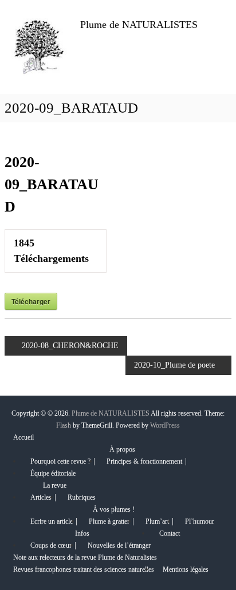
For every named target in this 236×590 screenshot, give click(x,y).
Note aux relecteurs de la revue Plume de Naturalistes (85, 557)
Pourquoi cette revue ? (60, 461)
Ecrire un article (51, 521)
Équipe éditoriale (53, 473)
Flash (63, 425)
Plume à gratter (109, 521)
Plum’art (157, 521)
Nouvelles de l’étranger (119, 545)
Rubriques (82, 497)
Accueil (23, 437)
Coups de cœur (51, 545)
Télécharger (30, 301)
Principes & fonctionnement (144, 461)
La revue (54, 485)
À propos (122, 449)
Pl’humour (199, 521)
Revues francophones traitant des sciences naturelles (83, 569)
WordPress (165, 425)
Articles (41, 497)
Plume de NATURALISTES (139, 24)
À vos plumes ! (114, 509)
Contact (169, 533)
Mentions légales (186, 569)
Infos (82, 533)
